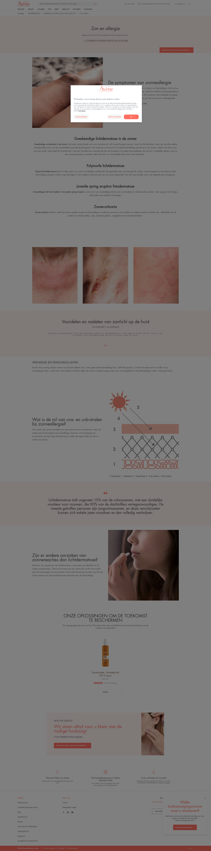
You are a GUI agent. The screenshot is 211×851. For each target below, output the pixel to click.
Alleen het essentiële (114, 116)
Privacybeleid (81, 110)
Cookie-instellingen (81, 116)
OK (131, 116)
